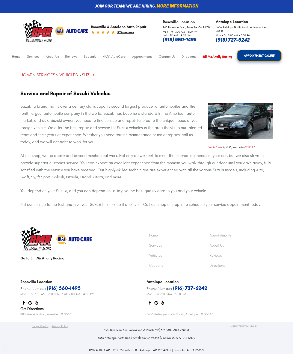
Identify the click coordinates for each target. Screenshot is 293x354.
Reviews (71, 57)
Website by (243, 326)
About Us (52, 57)
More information (177, 6)
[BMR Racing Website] (38, 31)
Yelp (36, 304)
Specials (90, 57)
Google (30, 304)
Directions (188, 57)
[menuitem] (16, 57)
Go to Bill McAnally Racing (42, 258)
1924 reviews (125, 32)
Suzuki (88, 74)
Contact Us (167, 57)
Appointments (142, 57)
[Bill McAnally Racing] (36, 239)
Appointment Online (259, 55)
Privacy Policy (60, 326)
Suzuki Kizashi (215, 147)
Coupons (156, 266)
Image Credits (40, 326)
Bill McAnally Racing (217, 56)
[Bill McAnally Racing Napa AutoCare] (71, 31)
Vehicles (68, 74)
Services (33, 57)
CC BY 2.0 (249, 147)
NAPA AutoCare (114, 57)
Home (16, 57)
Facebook (23, 304)
